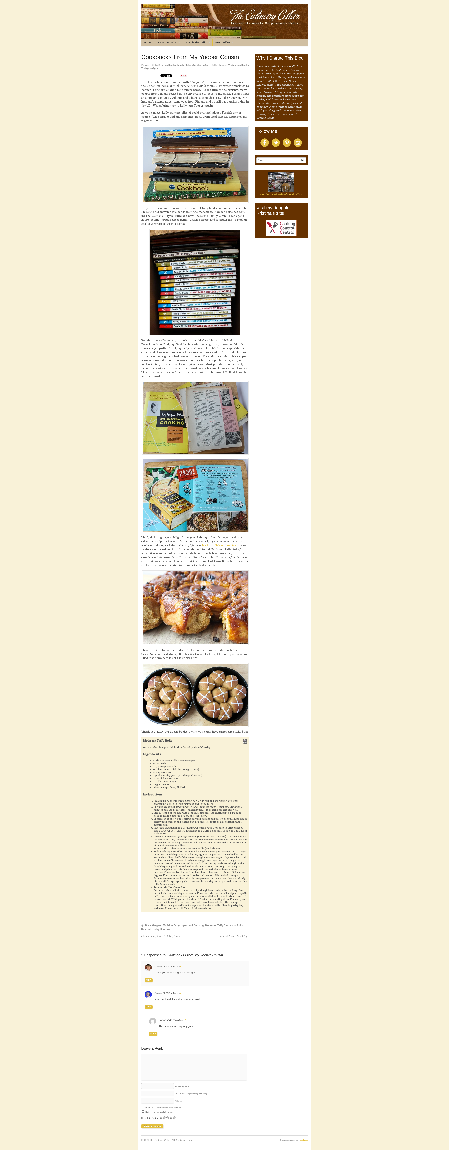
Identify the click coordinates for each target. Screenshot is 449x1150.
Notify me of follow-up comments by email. (163, 1107)
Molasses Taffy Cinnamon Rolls (224, 925)
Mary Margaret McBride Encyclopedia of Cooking (174, 925)
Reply (149, 980)
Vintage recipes (149, 68)
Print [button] (245, 743)
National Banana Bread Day (233, 936)
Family (180, 65)
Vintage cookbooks (238, 65)
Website (178, 1101)
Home (147, 42)
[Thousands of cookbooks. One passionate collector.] (224, 36)
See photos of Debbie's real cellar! (281, 194)
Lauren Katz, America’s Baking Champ (162, 936)
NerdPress (303, 1140)
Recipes (223, 65)
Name (182, 1086)
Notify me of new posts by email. (159, 1111)
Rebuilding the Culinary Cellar (201, 65)
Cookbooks (169, 65)
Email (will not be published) (191, 1093)
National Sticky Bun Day (219, 545)
